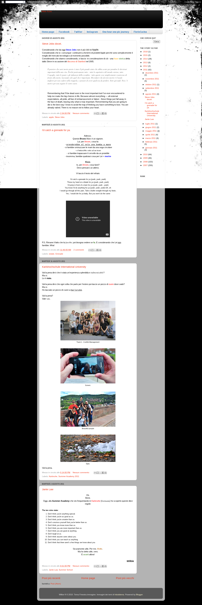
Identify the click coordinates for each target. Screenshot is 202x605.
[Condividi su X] (100, 113)
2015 (145, 55)
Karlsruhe (53, 476)
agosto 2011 (151, 94)
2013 (145, 63)
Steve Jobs (59, 117)
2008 (145, 162)
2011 (145, 70)
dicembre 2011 (151, 73)
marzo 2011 (150, 138)
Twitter (78, 31)
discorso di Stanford (76, 61)
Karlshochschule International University (64, 266)
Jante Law (47, 489)
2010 (145, 154)
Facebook (64, 31)
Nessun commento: (81, 113)
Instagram (92, 31)
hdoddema (119, 595)
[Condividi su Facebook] (103, 113)
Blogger (139, 595)
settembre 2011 (152, 88)
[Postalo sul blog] (97, 113)
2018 (145, 52)
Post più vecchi (125, 578)
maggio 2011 (151, 131)
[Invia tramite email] (95, 113)
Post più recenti (51, 578)
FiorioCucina (140, 31)
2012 (145, 66)
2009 (145, 158)
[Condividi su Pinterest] (105, 113)
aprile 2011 (150, 135)
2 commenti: (79, 250)
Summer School (66, 570)
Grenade (59, 254)
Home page (48, 31)
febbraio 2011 (151, 142)
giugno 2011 (151, 127)
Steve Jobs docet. (52, 43)
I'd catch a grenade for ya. (56, 130)
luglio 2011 (150, 124)
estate (51, 254)
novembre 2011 (152, 79)
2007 (145, 165)
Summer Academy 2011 (68, 476)
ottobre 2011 (151, 85)
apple (51, 117)
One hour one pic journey (115, 31)
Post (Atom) (56, 584)
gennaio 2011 (151, 148)
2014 (145, 59)
